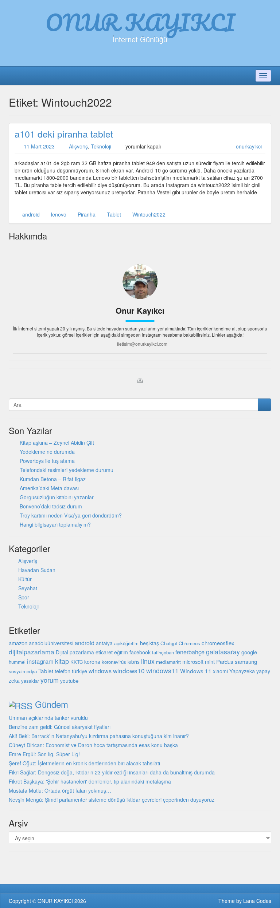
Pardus (224, 661)
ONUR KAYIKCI (140, 22)
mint (210, 661)
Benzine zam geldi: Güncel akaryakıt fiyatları (59, 726)
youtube (69, 680)
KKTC (76, 661)
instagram (40, 661)
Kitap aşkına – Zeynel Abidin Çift (57, 442)
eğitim (121, 652)
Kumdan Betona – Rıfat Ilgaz (53, 479)
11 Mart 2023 (39, 146)
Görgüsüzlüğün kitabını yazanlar (57, 497)
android (31, 214)
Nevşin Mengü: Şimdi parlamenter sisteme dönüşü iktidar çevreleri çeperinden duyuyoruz (111, 799)
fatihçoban (163, 652)
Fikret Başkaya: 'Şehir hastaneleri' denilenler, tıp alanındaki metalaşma (90, 781)
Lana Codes (257, 900)
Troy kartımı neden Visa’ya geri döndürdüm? (71, 515)
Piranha (87, 214)
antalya (104, 643)
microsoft (192, 661)
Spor (23, 597)
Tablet (114, 214)
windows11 (162, 670)
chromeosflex (218, 643)
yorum (49, 680)
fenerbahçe (190, 651)
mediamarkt (168, 661)
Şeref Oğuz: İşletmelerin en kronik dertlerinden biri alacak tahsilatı (84, 763)
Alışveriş (78, 146)
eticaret (104, 652)
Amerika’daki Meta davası (49, 488)
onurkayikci (249, 146)
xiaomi (220, 671)
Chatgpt (168, 643)
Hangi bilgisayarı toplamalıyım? (55, 524)
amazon (18, 643)
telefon (62, 671)
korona (92, 661)
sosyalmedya (23, 671)
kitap (62, 661)
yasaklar (30, 680)
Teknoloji (101, 146)
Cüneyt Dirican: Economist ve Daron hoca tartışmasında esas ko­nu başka (93, 745)
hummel (17, 661)
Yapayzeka (242, 671)
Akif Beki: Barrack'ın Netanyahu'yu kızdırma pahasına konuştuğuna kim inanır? (99, 736)
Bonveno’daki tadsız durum (51, 506)
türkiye (79, 671)
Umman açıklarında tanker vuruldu (48, 717)
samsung (246, 661)
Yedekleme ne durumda (47, 451)
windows (100, 671)
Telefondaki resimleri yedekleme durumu (66, 469)
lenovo (58, 214)
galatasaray (223, 651)
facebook (140, 652)
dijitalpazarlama (31, 651)
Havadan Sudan (36, 570)
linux (148, 661)
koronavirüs (114, 661)
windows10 (129, 670)
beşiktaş (149, 643)
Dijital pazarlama (75, 652)
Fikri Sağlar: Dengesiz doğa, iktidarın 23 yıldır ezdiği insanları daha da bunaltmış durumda (112, 772)
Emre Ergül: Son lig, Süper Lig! (44, 754)
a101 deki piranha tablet (64, 133)
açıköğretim (126, 643)
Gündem (51, 704)
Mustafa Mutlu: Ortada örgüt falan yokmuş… (60, 790)
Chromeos (189, 643)
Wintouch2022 (149, 214)
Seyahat (27, 588)
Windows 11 (195, 671)
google (249, 652)
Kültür (25, 579)
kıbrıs (134, 661)
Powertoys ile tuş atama (47, 460)
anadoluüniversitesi (51, 643)
